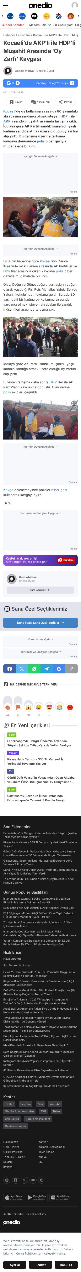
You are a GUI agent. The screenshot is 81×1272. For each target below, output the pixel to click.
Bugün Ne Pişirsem (38, 1118)
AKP (6, 121)
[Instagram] (6, 1180)
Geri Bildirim (11, 1147)
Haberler (9, 35)
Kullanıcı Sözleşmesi (51, 1147)
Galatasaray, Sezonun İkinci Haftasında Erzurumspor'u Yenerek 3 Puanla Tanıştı (36, 798)
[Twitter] (24, 1180)
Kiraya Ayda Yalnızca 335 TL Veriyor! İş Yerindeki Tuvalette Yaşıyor (35, 761)
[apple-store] (14, 1197)
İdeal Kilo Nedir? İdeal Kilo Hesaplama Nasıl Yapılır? (35, 1045)
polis (41, 141)
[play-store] (37, 1197)
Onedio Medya (34, 70)
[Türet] (71, 16)
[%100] (46, 16)
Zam (40, 1104)
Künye (42, 1156)
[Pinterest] (41, 1180)
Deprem (25, 1104)
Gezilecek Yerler (15, 1126)
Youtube (55, 1104)
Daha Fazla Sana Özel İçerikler (38, 622)
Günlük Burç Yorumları (19, 1111)
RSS (40, 1161)
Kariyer (43, 1142)
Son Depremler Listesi (17, 965)
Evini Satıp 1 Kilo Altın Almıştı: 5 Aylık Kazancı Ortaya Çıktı (38, 907)
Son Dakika (12, 1118)
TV (10, 771)
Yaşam (13, 753)
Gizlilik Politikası (13, 1151)
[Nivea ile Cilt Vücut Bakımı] (10, 16)
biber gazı (59, 490)
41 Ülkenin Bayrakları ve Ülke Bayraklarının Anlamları (36, 1070)
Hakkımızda (10, 1142)
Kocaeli (9, 111)
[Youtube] (33, 1180)
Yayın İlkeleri (46, 1151)
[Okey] (34, 16)
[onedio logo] (38, 1222)
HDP (64, 116)
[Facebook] (15, 1180)
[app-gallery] (61, 1197)
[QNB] (59, 16)
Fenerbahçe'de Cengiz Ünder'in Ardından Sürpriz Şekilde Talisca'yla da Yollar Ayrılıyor (39, 743)
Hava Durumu (12, 958)
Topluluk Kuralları (14, 1156)
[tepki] (7, 707)
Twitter (9, 1104)
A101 (43, 1111)
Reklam (8, 1161)
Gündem (24, 35)
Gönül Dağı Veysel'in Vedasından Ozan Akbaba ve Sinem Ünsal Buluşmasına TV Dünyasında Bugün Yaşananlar (41, 780)
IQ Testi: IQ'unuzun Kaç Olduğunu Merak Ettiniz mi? (36, 1086)
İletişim (7, 1166)
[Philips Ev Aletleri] (22, 16)
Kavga (8, 490)
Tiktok (56, 1111)
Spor (12, 734)
